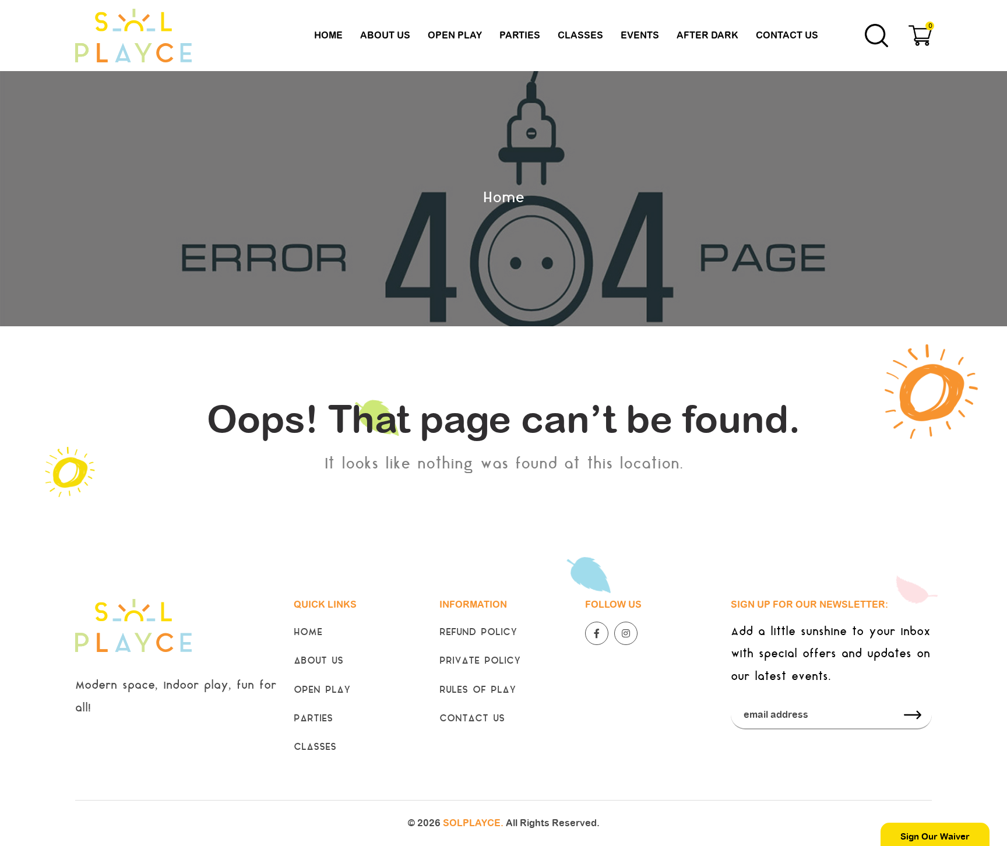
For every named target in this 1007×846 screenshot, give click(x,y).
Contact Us (787, 35)
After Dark (707, 35)
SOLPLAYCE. (473, 823)
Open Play (455, 35)
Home (328, 35)
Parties (519, 35)
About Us (385, 35)
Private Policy (480, 661)
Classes (580, 35)
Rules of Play (477, 690)
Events (640, 35)
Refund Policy (478, 633)
